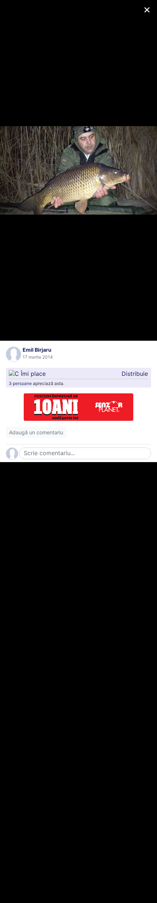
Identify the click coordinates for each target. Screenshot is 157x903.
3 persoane (20, 383)
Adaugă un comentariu (36, 432)
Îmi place (33, 373)
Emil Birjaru (37, 350)
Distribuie (135, 373)
